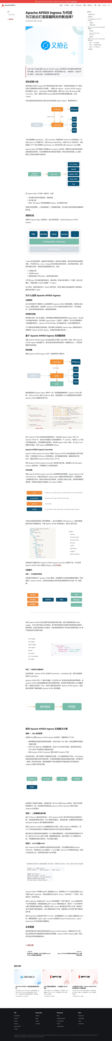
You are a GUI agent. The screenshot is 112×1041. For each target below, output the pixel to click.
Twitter (37, 1021)
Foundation (17, 1015)
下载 (95, 5)
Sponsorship (17, 1026)
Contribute (81, 1023)
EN (109, 5)
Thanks (16, 1029)
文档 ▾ (61, 5)
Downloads (81, 1018)
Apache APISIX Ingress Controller (94, 33)
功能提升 (91, 36)
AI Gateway (78, 5)
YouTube (38, 1023)
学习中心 (67, 5)
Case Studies (11, 14)
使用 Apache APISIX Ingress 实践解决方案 (96, 39)
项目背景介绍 (91, 14)
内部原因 (91, 22)
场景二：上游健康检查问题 (95, 44)
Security (16, 1023)
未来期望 (90, 49)
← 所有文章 (10, 19)
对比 (72, 5)
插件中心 (90, 5)
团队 (99, 5)
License (16, 1018)
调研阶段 (90, 16)
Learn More (74, 1)
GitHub (104, 5)
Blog (58, 1015)
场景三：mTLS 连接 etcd (94, 47)
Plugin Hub (81, 1015)
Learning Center (61, 1018)
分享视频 (58, 565)
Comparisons (60, 1021)
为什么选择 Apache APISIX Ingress (94, 19)
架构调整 (91, 31)
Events (16, 1021)
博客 (84, 5)
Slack (37, 1018)
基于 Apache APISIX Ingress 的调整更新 (96, 27)
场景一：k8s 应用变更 (94, 42)
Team (79, 1021)
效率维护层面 (92, 25)
